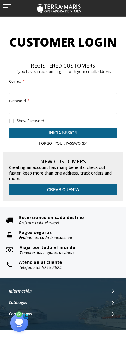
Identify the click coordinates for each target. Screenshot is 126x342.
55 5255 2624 (49, 267)
